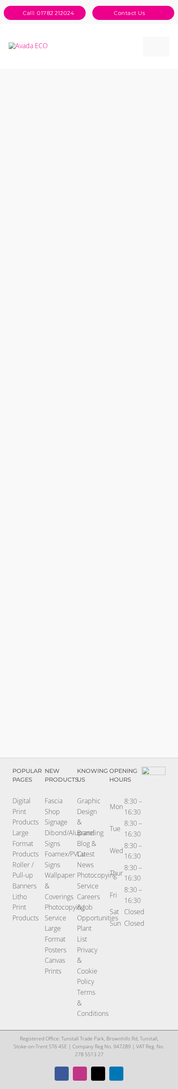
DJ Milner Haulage (30, 151)
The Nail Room (132, 315)
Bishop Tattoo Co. (30, 520)
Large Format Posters (55, 939)
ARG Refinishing (30, 75)
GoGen (81, 326)
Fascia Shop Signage (56, 811)
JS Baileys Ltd (30, 601)
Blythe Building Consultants (81, 356)
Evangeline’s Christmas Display (81, 561)
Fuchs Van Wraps (81, 438)
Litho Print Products (25, 907)
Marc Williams (30, 321)
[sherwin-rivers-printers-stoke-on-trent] (28, 45)
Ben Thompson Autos (81, 233)
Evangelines (81, 286)
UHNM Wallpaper (132, 116)
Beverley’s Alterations (132, 362)
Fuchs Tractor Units (30, 561)
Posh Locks (30, 444)
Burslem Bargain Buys (30, 684)
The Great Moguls (30, 356)
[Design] (37, 89)
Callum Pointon (81, 608)
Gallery (46, 75)
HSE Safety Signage (30, 110)
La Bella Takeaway (132, 438)
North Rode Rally (81, 192)
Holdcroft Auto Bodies (132, 192)
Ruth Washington (132, 280)
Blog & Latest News (86, 854)
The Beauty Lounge (132, 397)
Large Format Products (25, 843)
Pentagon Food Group (30, 643)
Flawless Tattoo (81, 116)
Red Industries (132, 608)
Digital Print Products (25, 811)
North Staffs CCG (30, 274)
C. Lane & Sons (132, 643)
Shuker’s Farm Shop (81, 684)
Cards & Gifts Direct (30, 233)
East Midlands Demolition (81, 520)
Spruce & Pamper (81, 478)
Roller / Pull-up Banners (24, 875)
